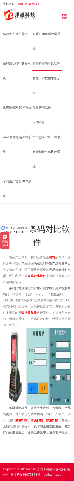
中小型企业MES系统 (46, 137)
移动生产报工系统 (15, 34)
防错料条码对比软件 (46, 63)
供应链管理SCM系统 (17, 107)
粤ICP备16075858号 (25, 474)
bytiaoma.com (54, 474)
